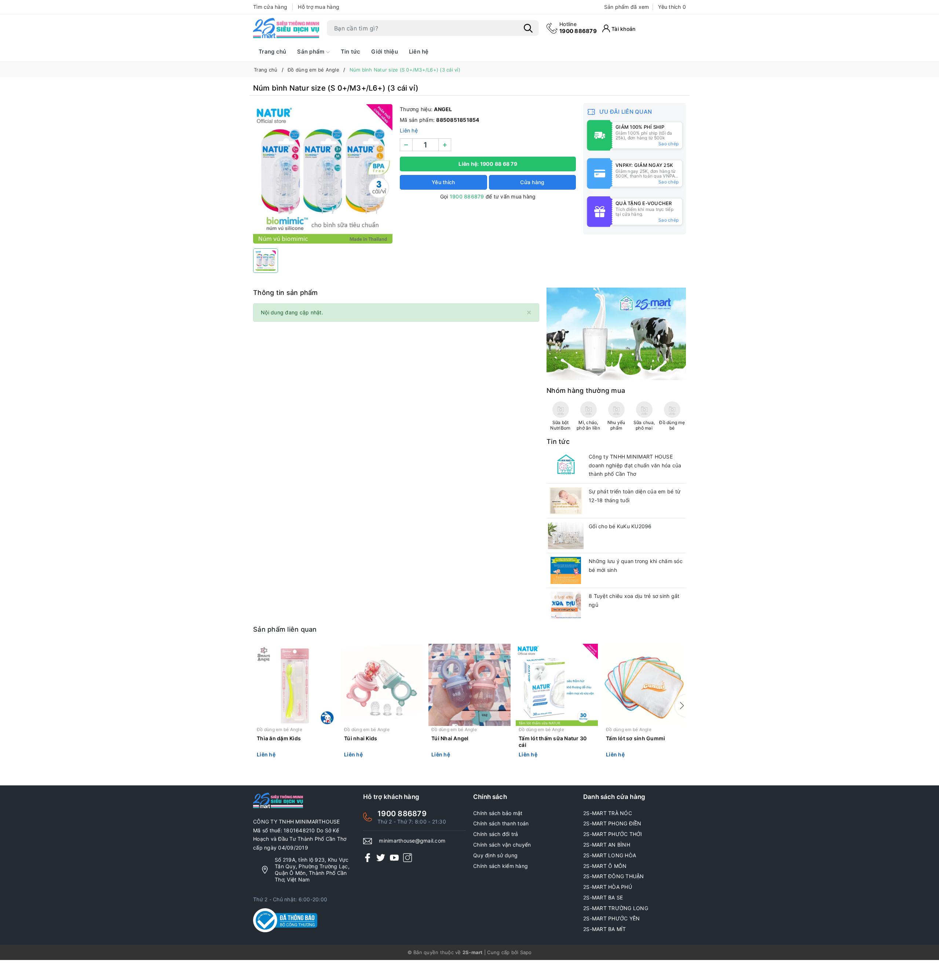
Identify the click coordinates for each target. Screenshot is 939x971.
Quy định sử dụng (495, 855)
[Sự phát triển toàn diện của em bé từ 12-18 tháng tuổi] (566, 500)
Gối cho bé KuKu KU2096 (620, 526)
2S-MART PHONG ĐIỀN (612, 823)
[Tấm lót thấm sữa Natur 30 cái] (557, 685)
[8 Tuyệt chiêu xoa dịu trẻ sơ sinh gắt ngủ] (566, 605)
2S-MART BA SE (603, 897)
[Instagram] (407, 857)
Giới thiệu (384, 51)
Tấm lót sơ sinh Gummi (635, 738)
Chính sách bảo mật (498, 813)
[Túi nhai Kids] (382, 685)
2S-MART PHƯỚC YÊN (611, 918)
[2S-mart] (616, 333)
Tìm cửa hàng (270, 7)
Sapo (526, 952)
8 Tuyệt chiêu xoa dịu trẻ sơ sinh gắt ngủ (634, 600)
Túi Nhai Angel (450, 738)
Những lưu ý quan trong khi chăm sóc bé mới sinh (636, 565)
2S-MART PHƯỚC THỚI (612, 834)
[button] (680, 706)
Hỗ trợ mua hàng (318, 7)
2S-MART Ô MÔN (604, 866)
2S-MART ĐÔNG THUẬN (613, 876)
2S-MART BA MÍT (604, 929)
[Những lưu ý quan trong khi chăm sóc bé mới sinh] (566, 570)
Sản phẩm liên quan (285, 629)
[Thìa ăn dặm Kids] (295, 685)
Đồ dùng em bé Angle (279, 729)
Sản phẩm (311, 51)
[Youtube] (394, 857)
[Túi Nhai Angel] (469, 685)
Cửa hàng (532, 182)
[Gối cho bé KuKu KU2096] (566, 535)
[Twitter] (380, 857)
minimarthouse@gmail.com (412, 840)
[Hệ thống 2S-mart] (286, 28)
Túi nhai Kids (360, 738)
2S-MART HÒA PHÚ (607, 887)
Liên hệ (419, 51)
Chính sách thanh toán (501, 823)
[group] (322, 174)
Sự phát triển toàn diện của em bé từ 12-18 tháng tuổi (634, 495)
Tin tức (351, 51)
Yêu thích (672, 7)
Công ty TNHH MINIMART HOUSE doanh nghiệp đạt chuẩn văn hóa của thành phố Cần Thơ (635, 465)
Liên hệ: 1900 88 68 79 (487, 164)
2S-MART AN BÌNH (606, 845)
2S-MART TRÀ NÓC (607, 813)
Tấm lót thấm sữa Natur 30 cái (553, 741)
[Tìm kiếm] (528, 28)
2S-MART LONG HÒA (609, 855)
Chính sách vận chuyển (502, 845)
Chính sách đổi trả (495, 834)
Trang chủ (272, 51)
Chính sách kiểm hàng (500, 866)
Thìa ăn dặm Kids (279, 738)
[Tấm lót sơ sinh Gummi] (644, 685)
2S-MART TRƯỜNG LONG (615, 908)
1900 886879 (578, 27)
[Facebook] (367, 857)
